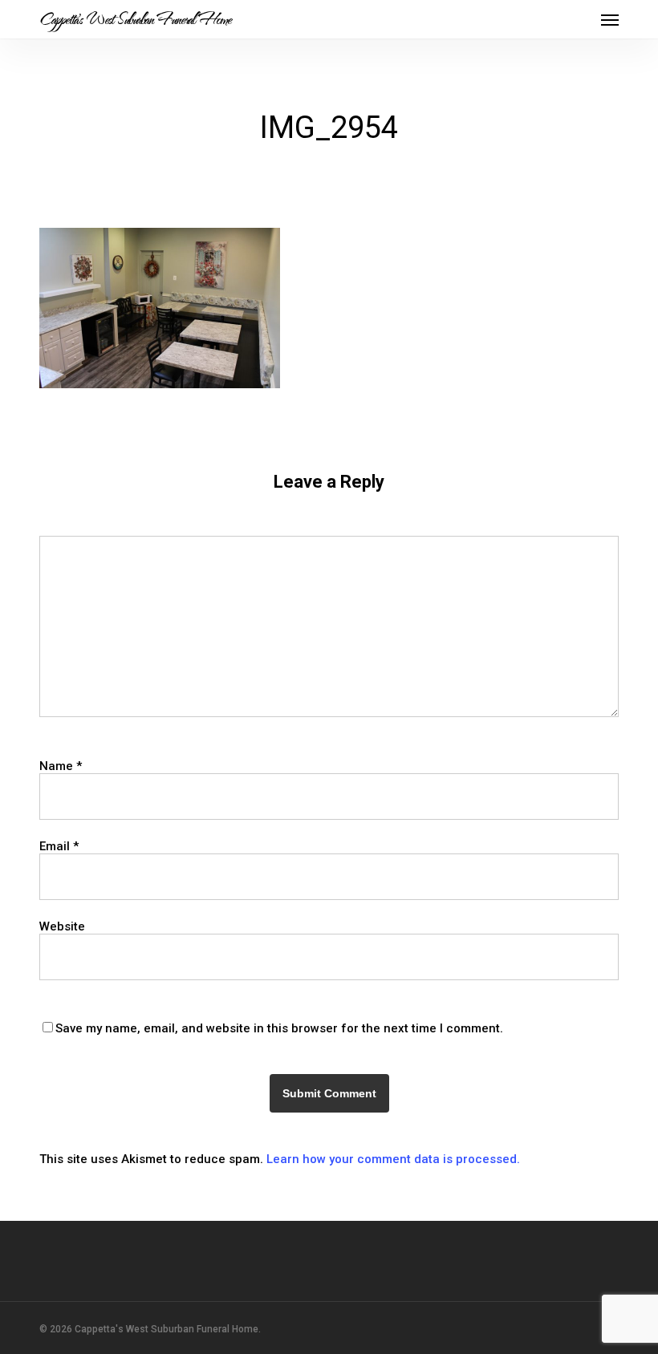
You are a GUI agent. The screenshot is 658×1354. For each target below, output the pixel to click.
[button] (610, 19)
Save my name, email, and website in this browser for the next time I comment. (279, 1028)
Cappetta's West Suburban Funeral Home (135, 19)
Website (62, 926)
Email (59, 846)
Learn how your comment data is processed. (393, 1159)
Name (60, 766)
